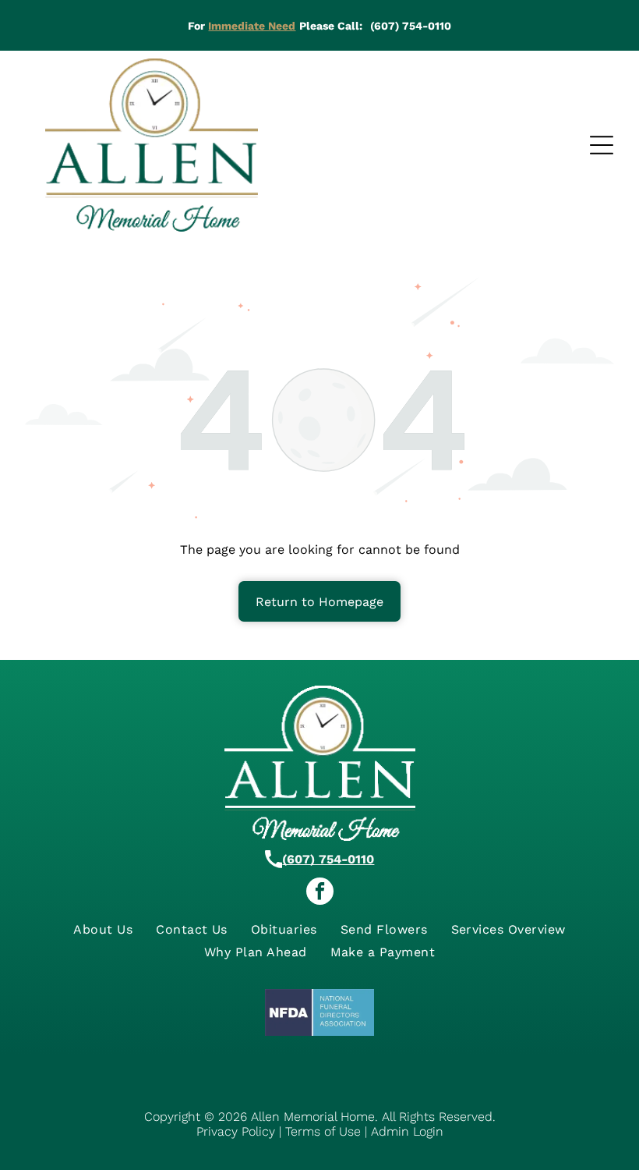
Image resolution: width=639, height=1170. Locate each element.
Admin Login (407, 1131)
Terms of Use (323, 1131)
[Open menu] (601, 145)
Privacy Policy (235, 1131)
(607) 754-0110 (328, 859)
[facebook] (320, 893)
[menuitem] (103, 929)
